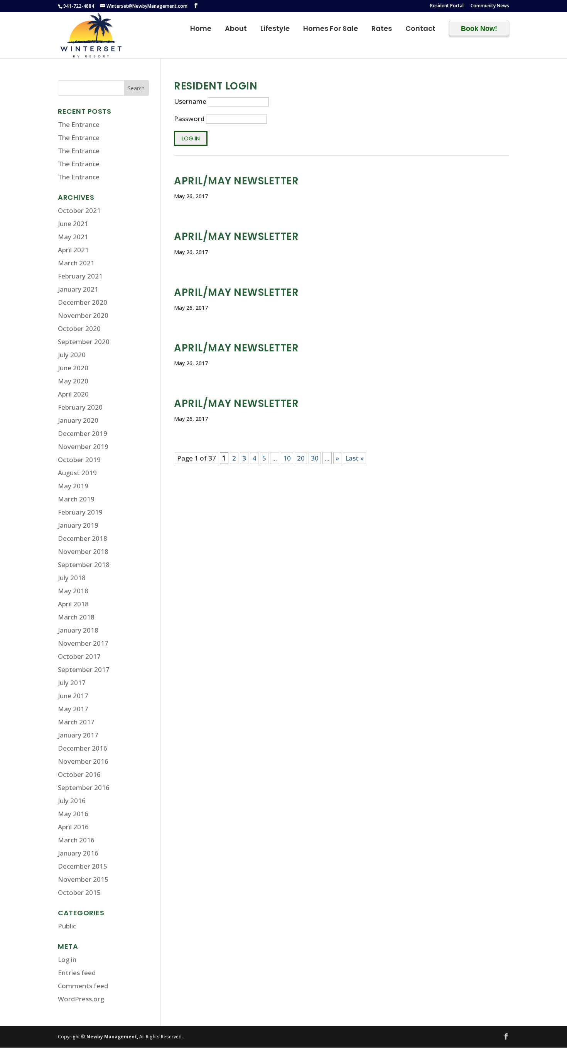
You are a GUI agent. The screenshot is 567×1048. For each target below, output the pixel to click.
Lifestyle (275, 29)
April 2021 (73, 249)
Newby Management (111, 1036)
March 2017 (76, 721)
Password (189, 118)
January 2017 (78, 735)
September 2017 (84, 669)
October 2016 (79, 774)
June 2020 (73, 367)
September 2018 (84, 564)
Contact (420, 29)
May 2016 (73, 813)
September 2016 (84, 787)
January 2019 (78, 525)
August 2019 (77, 472)
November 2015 (83, 879)
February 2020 (80, 407)
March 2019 (76, 498)
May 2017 (73, 708)
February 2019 (80, 512)
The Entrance (79, 124)
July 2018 (72, 577)
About (236, 29)
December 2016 (82, 748)
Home (200, 29)
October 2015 (79, 892)
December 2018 (82, 538)
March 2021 (76, 262)
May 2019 (73, 485)
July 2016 (72, 800)
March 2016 (76, 839)
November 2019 (83, 446)
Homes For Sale (330, 29)
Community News (490, 6)
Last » (354, 458)
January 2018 (78, 630)
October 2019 (79, 459)
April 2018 (73, 603)
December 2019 (82, 433)
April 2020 (73, 394)
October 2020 (79, 328)
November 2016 (83, 761)
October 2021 (79, 210)
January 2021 (78, 289)
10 (287, 458)
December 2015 (82, 866)
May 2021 (73, 236)
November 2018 (83, 551)
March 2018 (76, 617)
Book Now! (479, 28)
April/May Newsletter (236, 181)
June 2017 (73, 695)
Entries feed (77, 972)
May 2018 (73, 590)
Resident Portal (447, 6)
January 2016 (78, 853)
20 (301, 458)
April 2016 (73, 826)
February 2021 (80, 276)
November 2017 (83, 643)
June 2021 (73, 223)
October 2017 (79, 656)
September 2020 (84, 341)
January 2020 (78, 420)
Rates (381, 29)
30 (315, 458)
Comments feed (83, 985)
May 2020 (73, 380)
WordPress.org (81, 998)
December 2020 (82, 302)
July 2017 (72, 682)
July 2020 (72, 354)
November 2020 (83, 315)
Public (67, 925)
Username (190, 101)
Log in (67, 959)
